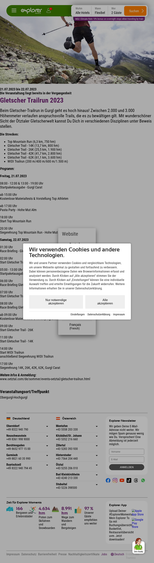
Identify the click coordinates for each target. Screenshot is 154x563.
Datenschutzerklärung (99, 314)
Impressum (119, 314)
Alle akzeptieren (105, 302)
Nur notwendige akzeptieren (56, 302)
